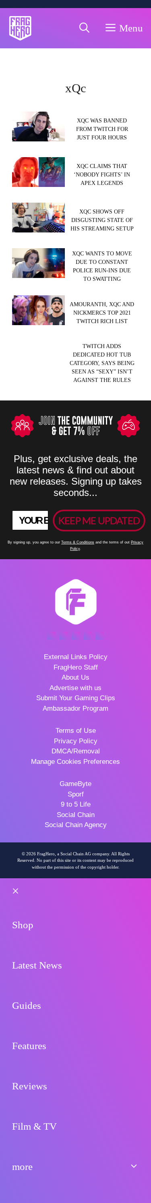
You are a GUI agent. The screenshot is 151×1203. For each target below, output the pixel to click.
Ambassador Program (75, 708)
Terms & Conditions (77, 542)
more (22, 1166)
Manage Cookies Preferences (75, 761)
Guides (26, 1005)
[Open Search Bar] (84, 28)
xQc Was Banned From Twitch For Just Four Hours (102, 129)
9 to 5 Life (76, 804)
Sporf (76, 794)
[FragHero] (20, 28)
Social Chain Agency (76, 825)
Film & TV (34, 1126)
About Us (75, 677)
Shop (22, 924)
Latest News (37, 965)
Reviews (29, 1086)
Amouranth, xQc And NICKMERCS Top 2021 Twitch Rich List (102, 312)
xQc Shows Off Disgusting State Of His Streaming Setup (102, 220)
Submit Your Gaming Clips (75, 698)
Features (29, 1045)
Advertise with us (75, 688)
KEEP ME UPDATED (99, 520)
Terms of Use (76, 730)
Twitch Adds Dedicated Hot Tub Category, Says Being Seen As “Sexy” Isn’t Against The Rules (102, 363)
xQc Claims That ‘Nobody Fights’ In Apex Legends (102, 174)
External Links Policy (76, 657)
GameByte (75, 784)
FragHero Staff (76, 667)
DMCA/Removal (76, 751)
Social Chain (76, 815)
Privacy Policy (75, 741)
